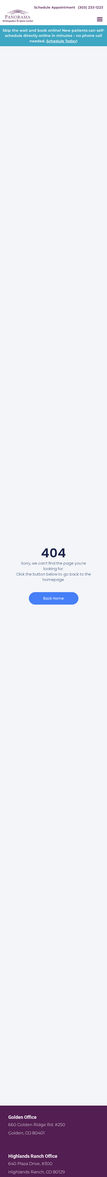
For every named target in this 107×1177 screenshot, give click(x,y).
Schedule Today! (61, 41)
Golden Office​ (22, 1117)
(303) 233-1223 (90, 7)
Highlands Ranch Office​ (32, 1156)
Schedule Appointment (54, 7)
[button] (99, 19)
